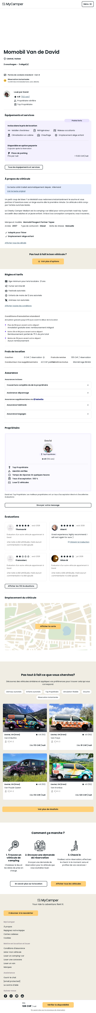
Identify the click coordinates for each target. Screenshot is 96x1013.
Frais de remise (58, 357)
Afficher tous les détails (15, 243)
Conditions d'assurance (14, 948)
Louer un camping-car (14, 955)
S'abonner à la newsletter (21, 913)
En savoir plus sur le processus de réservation (48, 1010)
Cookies (7, 938)
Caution (9, 357)
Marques (8, 967)
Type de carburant (29, 226)
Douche (86, 692)
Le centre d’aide (11, 985)
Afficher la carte (48, 626)
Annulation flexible (70, 692)
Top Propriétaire (51, 692)
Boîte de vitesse (56, 226)
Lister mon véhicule (12, 952)
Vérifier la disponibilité (58, 1004)
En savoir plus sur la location (28, 883)
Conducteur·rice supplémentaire (21, 362)
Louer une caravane (13, 959)
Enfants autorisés (33, 692)
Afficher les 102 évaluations (21, 586)
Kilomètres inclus (59, 362)
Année (8, 226)
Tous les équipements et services (24, 167)
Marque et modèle (13, 222)
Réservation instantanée (48, 697)
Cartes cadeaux (11, 934)
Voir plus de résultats (48, 809)
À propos (8, 926)
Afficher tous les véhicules (68, 883)
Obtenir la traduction (79, 542)
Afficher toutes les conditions (18, 305)
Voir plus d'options (50, 261)
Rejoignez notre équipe (14, 930)
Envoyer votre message (48, 505)
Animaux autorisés (13, 692)
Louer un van (9, 963)
